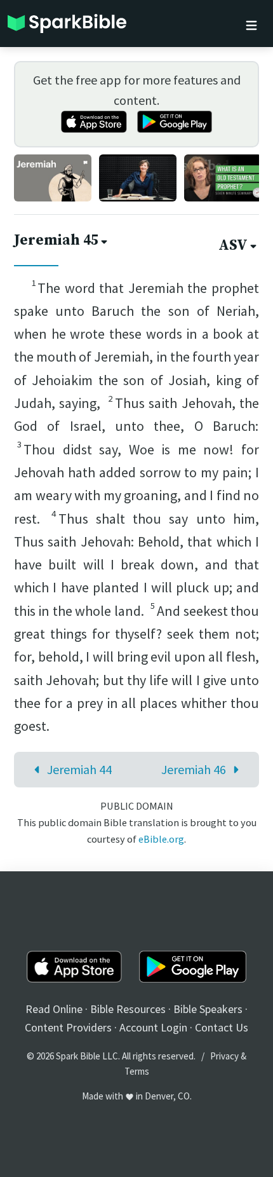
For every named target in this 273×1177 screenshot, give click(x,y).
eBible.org (161, 839)
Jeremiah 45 (56, 240)
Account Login (153, 1027)
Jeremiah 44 (79, 769)
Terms (136, 1071)
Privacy (224, 1056)
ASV (233, 245)
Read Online (54, 1009)
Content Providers (68, 1027)
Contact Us (221, 1027)
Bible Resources (128, 1009)
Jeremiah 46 (193, 769)
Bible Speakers (208, 1009)
